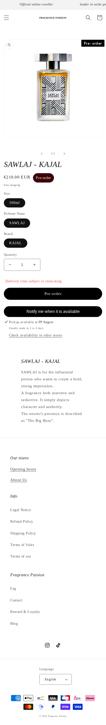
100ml (14, 203)
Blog (14, 623)
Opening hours (23, 469)
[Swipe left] (41, 153)
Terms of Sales (22, 545)
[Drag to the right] (64, 153)
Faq (13, 589)
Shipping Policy (23, 533)
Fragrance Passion (57, 716)
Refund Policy (21, 521)
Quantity (10, 254)
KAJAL (15, 243)
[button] (6, 17)
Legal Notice (20, 510)
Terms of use (20, 556)
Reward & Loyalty (25, 612)
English (50, 679)
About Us (18, 480)
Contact (16, 600)
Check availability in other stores (35, 335)
